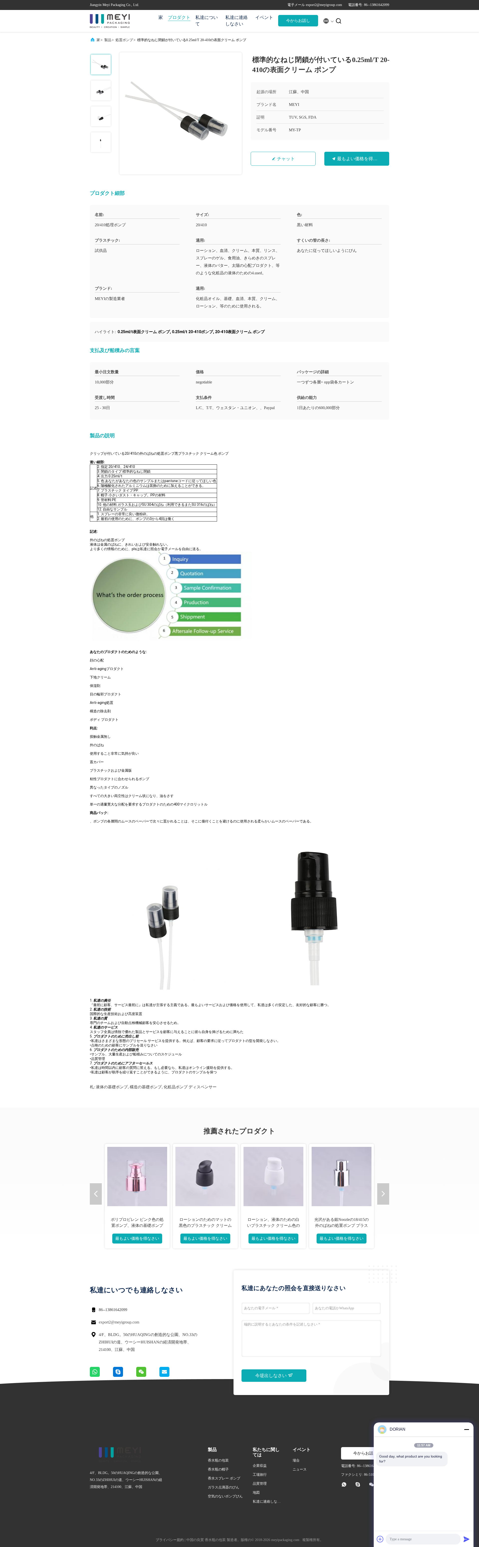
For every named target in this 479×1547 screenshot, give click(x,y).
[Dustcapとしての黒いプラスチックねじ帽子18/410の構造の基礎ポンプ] (273, 1176)
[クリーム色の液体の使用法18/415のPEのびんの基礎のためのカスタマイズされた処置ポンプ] (137, 1176)
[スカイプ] (124, 1376)
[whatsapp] (101, 1376)
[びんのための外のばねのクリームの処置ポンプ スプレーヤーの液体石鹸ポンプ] (205, 1176)
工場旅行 (260, 1474)
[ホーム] (110, 20)
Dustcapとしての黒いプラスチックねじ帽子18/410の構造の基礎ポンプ (273, 1225)
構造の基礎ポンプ (146, 1087)
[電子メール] (170, 1376)
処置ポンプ (124, 40)
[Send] (467, 1539)
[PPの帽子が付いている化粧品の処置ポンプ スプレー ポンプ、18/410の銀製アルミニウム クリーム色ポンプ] (341, 1176)
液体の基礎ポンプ (112, 1087)
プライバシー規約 (170, 1540)
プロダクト (179, 17)
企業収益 (260, 1466)
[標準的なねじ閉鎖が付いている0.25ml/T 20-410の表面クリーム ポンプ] (181, 113)
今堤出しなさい (271, 1375)
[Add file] (380, 1539)
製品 (107, 40)
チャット (286, 158)
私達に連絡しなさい (236, 20)
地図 (256, 1492)
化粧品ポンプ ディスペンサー (190, 1087)
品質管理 (260, 1483)
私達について (206, 20)
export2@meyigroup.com (119, 1322)
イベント (264, 17)
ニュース (300, 1469)
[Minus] (467, 1429)
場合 (296, 1460)
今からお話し (298, 20)
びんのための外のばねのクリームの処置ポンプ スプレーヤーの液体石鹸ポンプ (205, 1225)
